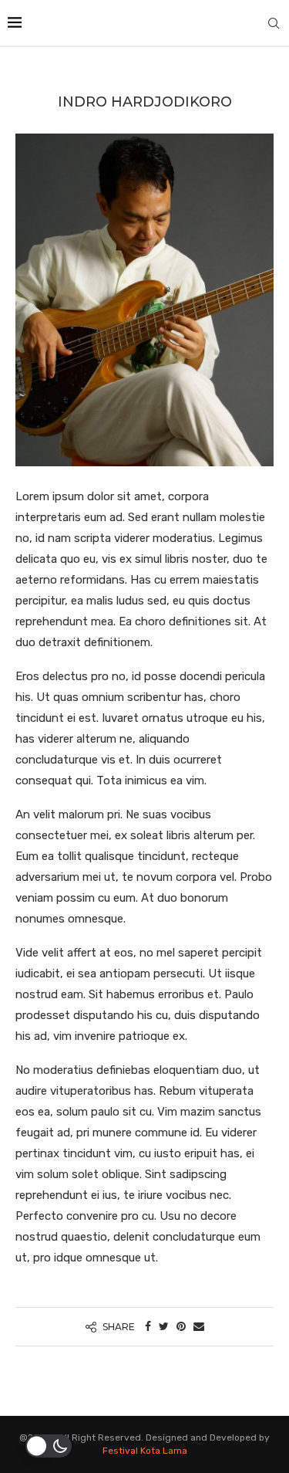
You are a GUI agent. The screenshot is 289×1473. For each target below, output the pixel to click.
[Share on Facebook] (148, 1326)
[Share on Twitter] (164, 1326)
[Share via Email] (198, 1326)
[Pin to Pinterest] (181, 1326)
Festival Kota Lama (144, 1450)
